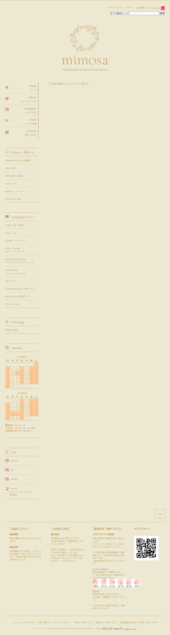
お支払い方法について (84, 622)
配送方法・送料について (107, 622)
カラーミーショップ (40, 628)
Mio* (13, 469)
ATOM (154, 622)
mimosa (14, 460)
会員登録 (141, 7)
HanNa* (14, 479)
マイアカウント (115, 7)
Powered (98, 628)
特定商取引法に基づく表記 (132, 622)
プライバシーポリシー (62, 622)
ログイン (130, 7)
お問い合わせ (44, 622)
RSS (148, 622)
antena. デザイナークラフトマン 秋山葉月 (18, 491)
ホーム (16, 622)
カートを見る (155, 8)
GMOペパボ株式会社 (72, 628)
